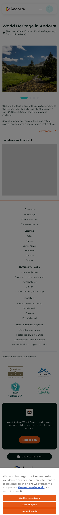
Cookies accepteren (29, 498)
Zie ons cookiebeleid (31, 487)
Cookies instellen (29, 511)
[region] (29, 491)
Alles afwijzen (29, 504)
